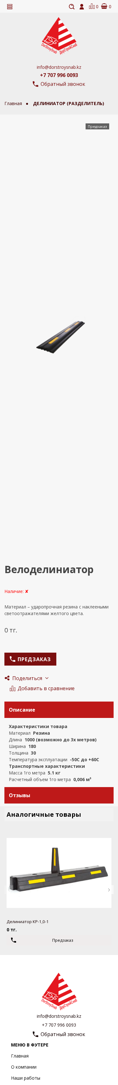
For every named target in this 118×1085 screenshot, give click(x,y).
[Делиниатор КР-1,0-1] (59, 872)
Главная (20, 1056)
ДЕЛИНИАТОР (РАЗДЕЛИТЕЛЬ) (68, 103)
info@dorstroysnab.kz (59, 67)
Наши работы (25, 1078)
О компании (24, 1067)
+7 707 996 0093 (59, 75)
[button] (8, 889)
